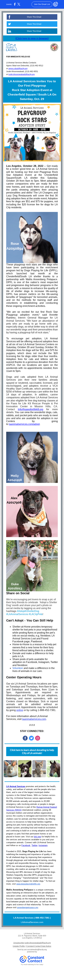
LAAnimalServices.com (32, 922)
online (19, 710)
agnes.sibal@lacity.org (17, 68)
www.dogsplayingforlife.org (28, 884)
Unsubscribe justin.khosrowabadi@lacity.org (32, 943)
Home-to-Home (20, 644)
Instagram (43, 662)
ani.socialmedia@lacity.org (35, 950)
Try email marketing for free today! (32, 964)
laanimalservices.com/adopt (24, 424)
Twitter (54, 662)
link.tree (37, 836)
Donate (16, 653)
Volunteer (17, 668)
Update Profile (19, 946)
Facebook (31, 662)
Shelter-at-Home (21, 626)
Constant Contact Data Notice (38, 946)
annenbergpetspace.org (27, 907)
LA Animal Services (15, 786)
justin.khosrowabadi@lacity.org (21, 74)
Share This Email (34, 17)
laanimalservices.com (34, 719)
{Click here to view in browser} (32, 38)
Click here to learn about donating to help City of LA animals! (32, 751)
